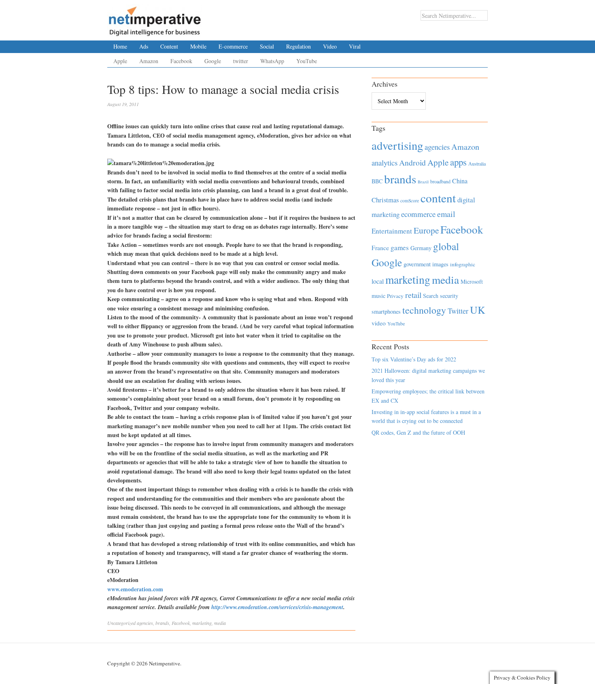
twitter (240, 61)
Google (212, 61)
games (400, 247)
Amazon (148, 61)
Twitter (458, 311)
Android (412, 162)
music (378, 296)
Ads (143, 46)
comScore (409, 201)
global (446, 246)
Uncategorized (121, 623)
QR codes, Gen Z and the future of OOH (418, 432)
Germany (420, 248)
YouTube (306, 61)
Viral (355, 46)
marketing (202, 623)
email (446, 213)
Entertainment (392, 231)
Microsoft (472, 281)
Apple (120, 61)
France (380, 248)
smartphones (386, 311)
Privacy (395, 296)
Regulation (298, 46)
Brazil (423, 182)
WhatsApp (272, 61)
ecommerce (418, 214)
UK (477, 310)
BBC (377, 181)
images (440, 264)
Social (267, 46)
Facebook (181, 61)
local (378, 281)
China (460, 180)
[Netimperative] (154, 18)
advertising (397, 145)
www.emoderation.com (135, 589)
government (417, 264)
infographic (462, 264)
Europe (426, 230)
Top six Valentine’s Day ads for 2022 (414, 359)
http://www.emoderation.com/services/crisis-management (277, 607)
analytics (384, 162)
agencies (145, 623)
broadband (440, 181)
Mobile (198, 46)
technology (424, 310)
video (379, 323)
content (438, 198)
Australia (477, 163)
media (220, 623)
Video (330, 46)
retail (413, 294)
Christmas (385, 199)
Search (430, 296)
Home (120, 46)
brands (162, 623)
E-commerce (233, 46)
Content (169, 46)
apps (458, 162)
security (449, 296)
